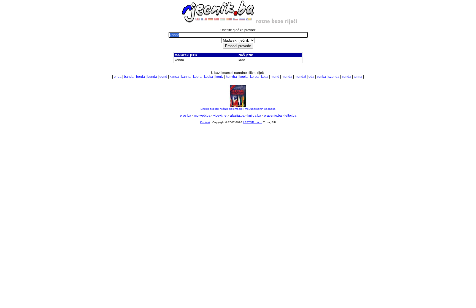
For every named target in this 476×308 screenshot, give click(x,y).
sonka (321, 77)
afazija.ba (237, 115)
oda (311, 77)
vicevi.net (220, 115)
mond (275, 77)
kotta (264, 77)
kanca (174, 77)
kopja (243, 77)
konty (219, 77)
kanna (186, 77)
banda (129, 77)
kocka (208, 77)
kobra (197, 77)
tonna (358, 77)
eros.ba (185, 115)
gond (163, 77)
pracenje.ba (273, 115)
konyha (231, 77)
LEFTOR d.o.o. (252, 122)
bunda (152, 77)
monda (287, 77)
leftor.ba (290, 115)
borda (140, 77)
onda (117, 77)
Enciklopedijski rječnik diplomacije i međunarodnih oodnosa (238, 108)
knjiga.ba (254, 115)
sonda (346, 77)
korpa (254, 77)
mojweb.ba (202, 115)
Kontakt (205, 122)
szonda (333, 77)
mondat (300, 77)
